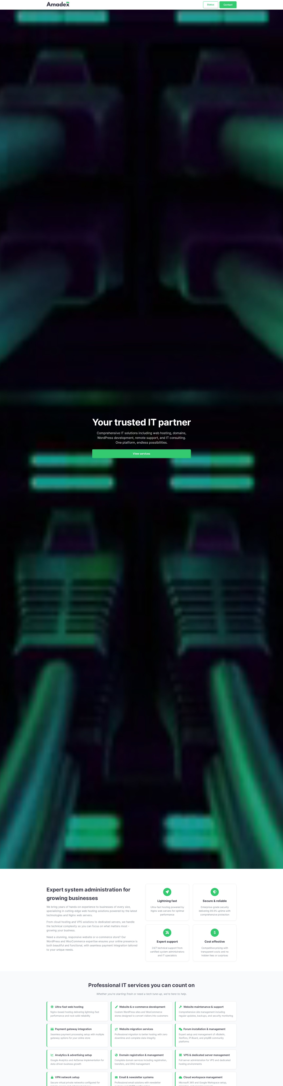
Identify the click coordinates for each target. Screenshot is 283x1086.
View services (141, 453)
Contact (228, 4)
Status (210, 4)
